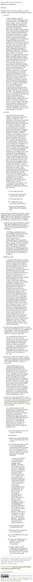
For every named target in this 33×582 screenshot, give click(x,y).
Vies (17, 400)
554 (22, 191)
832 (21, 199)
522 (21, 527)
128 (22, 553)
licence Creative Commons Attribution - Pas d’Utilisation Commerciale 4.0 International (16, 580)
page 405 (10, 257)
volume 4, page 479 (17, 333)
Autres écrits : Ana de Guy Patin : (11, 3)
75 (25, 203)
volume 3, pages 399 (10, 227)
